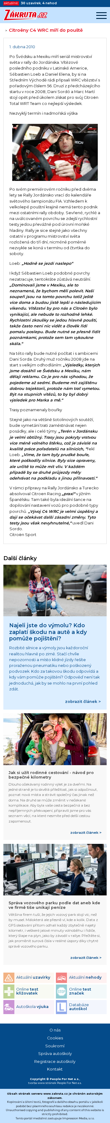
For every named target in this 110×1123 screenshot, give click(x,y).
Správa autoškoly (55, 1053)
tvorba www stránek (42, 1083)
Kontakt (55, 1069)
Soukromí (54, 1046)
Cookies (55, 1038)
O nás (55, 1030)
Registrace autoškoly (54, 1061)
